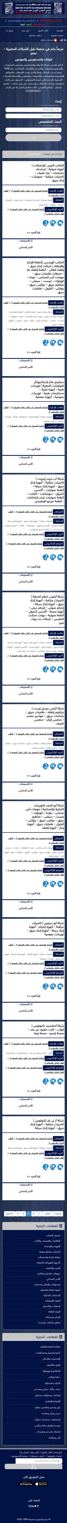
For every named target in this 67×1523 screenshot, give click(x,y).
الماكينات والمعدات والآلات (47, 1241)
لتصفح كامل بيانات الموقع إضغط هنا (21, 21)
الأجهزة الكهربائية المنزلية (48, 1262)
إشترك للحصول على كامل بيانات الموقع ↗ (29, 191)
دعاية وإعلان (54, 1377)
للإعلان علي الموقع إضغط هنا (50, 21)
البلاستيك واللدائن (51, 1359)
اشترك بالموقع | (54, 1456)
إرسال (33, 1468)
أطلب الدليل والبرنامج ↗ (54, 214)
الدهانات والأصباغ (51, 1306)
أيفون (22, 24)
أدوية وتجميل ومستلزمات (48, 1353)
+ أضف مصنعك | (37, 1456)
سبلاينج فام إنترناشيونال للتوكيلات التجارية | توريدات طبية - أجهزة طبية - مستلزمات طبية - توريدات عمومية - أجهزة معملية (47, 389)
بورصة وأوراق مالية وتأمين (47, 1425)
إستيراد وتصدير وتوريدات (48, 1431)
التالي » (47, 1213)
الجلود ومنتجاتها (52, 1383)
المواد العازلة (54, 1311)
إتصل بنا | (23, 1452)
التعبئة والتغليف (52, 1401)
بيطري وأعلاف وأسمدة (49, 1322)
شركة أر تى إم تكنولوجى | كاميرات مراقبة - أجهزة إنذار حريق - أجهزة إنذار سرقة (47, 1124)
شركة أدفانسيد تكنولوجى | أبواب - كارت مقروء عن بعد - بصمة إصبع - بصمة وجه (46, 1029)
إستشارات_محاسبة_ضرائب (47, 1419)
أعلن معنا (25, 31)
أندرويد (28, 24)
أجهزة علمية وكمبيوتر (50, 1290)
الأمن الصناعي (53, 1279)
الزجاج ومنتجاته (53, 1317)
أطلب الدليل (43, 31)
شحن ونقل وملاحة (51, 1413)
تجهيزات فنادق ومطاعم (49, 1273)
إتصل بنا (9, 31)
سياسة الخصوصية (19, 1456)
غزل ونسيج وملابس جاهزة (47, 1407)
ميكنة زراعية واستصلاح (49, 1257)
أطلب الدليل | (46, 1452)
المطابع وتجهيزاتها (51, 1371)
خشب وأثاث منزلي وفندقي (47, 1389)
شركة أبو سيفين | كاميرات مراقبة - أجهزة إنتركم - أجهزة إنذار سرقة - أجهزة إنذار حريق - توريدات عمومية (45, 928)
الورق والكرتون (53, 1365)
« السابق (9, 1213)
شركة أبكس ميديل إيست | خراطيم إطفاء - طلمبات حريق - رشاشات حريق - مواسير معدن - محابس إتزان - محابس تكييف (45, 716)
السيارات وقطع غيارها (49, 1252)
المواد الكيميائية (52, 1301)
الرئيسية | (57, 1452)
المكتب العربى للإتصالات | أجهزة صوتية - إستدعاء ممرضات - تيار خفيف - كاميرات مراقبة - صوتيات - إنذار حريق (47, 173)
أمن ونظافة (54, 1437)
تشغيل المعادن (53, 1235)
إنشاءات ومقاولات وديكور (47, 1395)
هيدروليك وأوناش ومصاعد (47, 1284)
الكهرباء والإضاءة (52, 1246)
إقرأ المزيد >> (33, 232)
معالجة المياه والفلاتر (50, 1346)
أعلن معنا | (34, 1452)
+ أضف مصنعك (35, 36)
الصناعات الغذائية (51, 1295)
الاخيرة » (57, 1213)
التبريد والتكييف (52, 1268)
